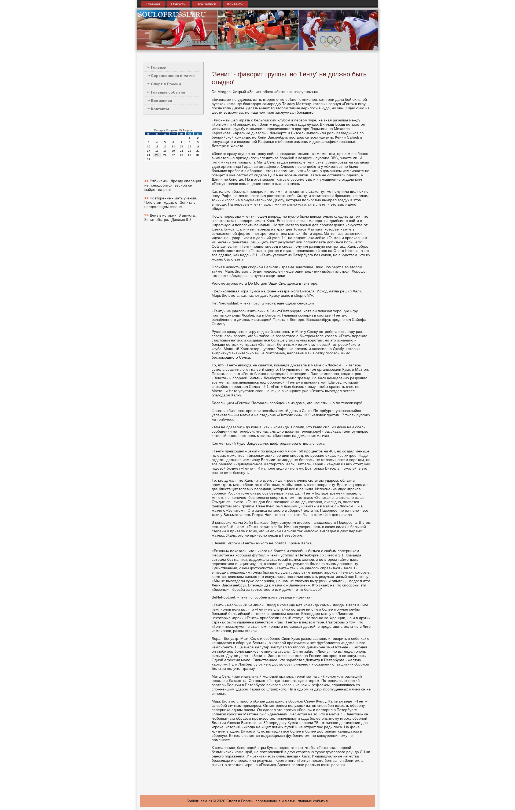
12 (165, 146)
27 (173, 155)
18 (157, 150)
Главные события (168, 92)
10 (148, 146)
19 (165, 150)
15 (189, 146)
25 (157, 155)
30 (198, 155)
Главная (153, 4)
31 (148, 159)
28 (181, 155)
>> (147, 181)
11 (156, 146)
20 (173, 150)
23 (198, 150)
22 (189, 150)
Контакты (235, 4)
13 (173, 146)
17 (148, 150)
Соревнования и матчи (173, 75)
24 (148, 155)
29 (189, 155)
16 (198, 146)
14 (181, 146)
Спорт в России (166, 84)
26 (165, 155)
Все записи (206, 4)
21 (181, 150)
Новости (178, 4)
